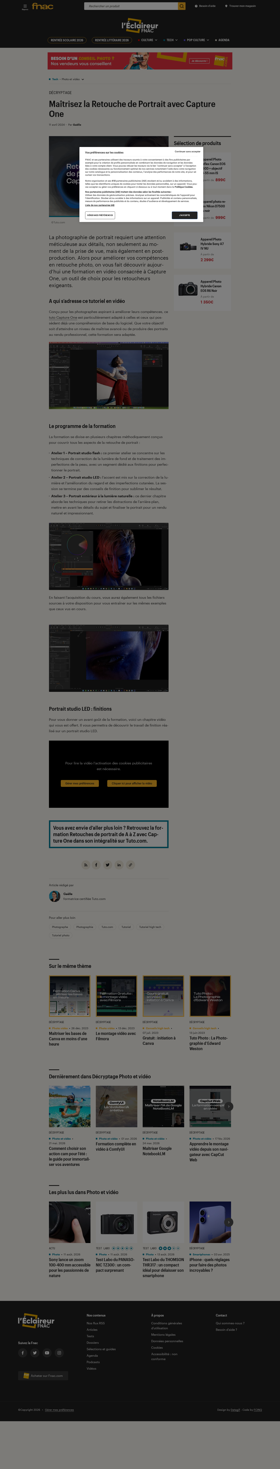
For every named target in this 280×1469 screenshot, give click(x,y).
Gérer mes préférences (100, 215)
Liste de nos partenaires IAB (99, 205)
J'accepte (184, 215)
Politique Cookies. (183, 187)
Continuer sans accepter (187, 151)
